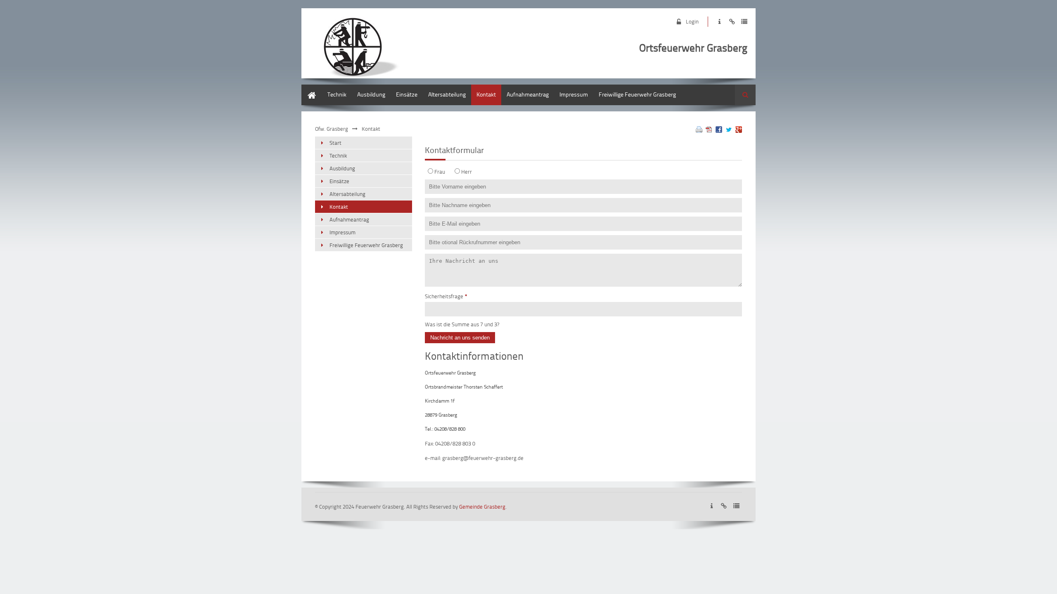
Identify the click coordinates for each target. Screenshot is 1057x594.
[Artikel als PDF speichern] (709, 130)
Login (692, 21)
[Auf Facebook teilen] (719, 130)
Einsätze (406, 94)
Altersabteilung (447, 94)
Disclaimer (732, 21)
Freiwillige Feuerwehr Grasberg (637, 94)
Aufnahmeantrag (528, 94)
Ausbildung (371, 94)
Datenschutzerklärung (744, 21)
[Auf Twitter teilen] (728, 130)
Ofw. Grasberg (331, 128)
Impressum (719, 21)
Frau (439, 171)
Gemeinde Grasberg (482, 506)
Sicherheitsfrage (446, 296)
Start (307, 88)
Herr (466, 171)
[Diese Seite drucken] (699, 130)
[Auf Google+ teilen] (738, 130)
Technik (336, 94)
